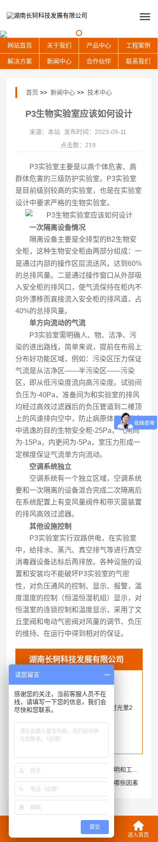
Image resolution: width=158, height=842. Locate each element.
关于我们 (59, 45)
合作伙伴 (98, 61)
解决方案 (19, 61)
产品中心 (98, 45)
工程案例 (138, 45)
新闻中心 (59, 61)
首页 (32, 92)
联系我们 (138, 61)
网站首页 (19, 45)
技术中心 (99, 92)
